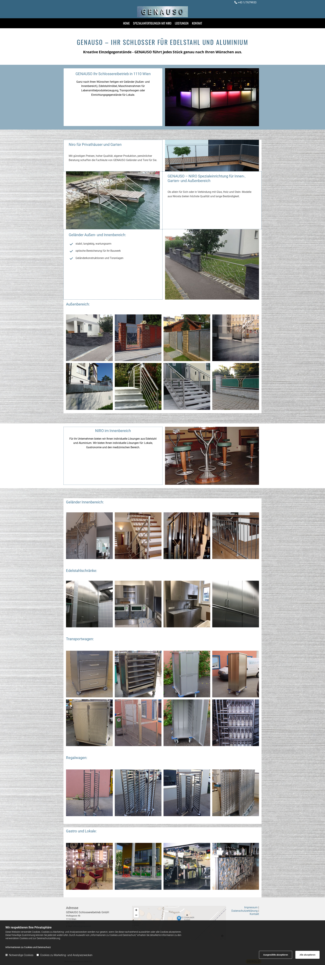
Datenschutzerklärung (244, 910)
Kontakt (197, 23)
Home (126, 23)
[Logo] (162, 11)
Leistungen (182, 23)
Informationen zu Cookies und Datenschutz (28, 947)
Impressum (251, 907)
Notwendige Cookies (21, 955)
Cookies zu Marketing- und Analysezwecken (66, 955)
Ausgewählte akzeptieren (275, 954)
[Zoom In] (136, 910)
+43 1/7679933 (247, 2)
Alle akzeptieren (307, 954)
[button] (179, 919)
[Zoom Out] (136, 915)
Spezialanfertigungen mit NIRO (152, 23)
